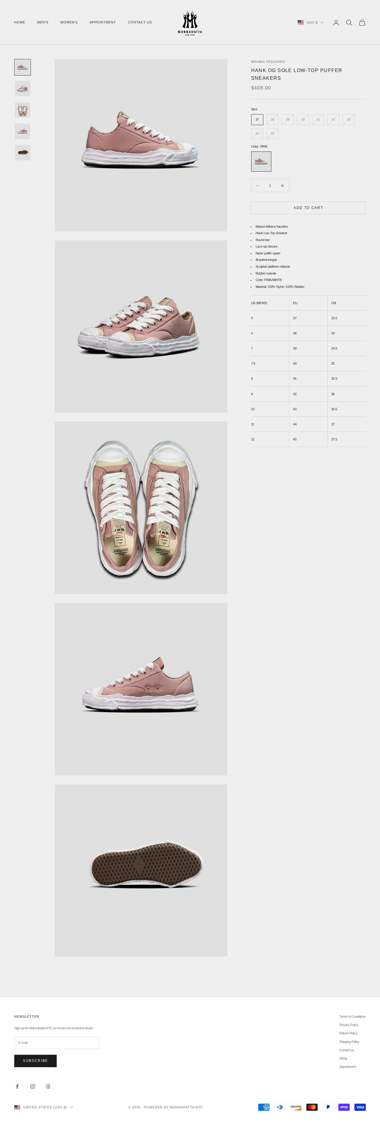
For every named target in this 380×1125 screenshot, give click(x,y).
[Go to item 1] (22, 67)
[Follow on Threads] (48, 1086)
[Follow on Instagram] (33, 1086)
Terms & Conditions (352, 1016)
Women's (69, 22)
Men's (42, 22)
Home (19, 22)
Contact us (140, 22)
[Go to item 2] (22, 88)
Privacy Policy (348, 1025)
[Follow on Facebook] (17, 1086)
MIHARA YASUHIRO (268, 61)
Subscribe (35, 1061)
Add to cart (308, 208)
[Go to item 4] (22, 131)
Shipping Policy (349, 1041)
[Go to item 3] (22, 110)
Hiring (343, 1058)
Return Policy (348, 1033)
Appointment (103, 22)
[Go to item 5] (22, 152)
